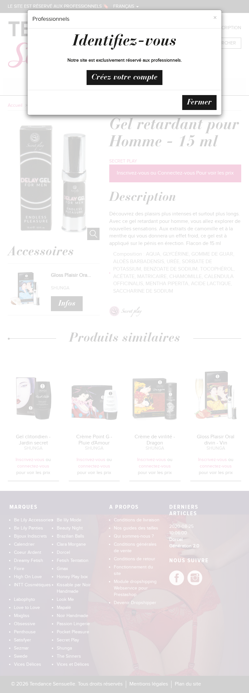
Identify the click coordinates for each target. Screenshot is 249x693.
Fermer (199, 102)
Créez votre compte (124, 77)
